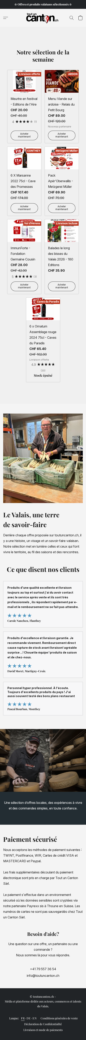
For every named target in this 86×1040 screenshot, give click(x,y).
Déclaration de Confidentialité (43, 1024)
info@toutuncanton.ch (43, 976)
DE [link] (29, 1018)
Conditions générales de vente (59, 1018)
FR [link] (23, 1018)
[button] (43, 18)
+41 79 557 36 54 (43, 969)
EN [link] (35, 1018)
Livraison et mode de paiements (43, 1030)
